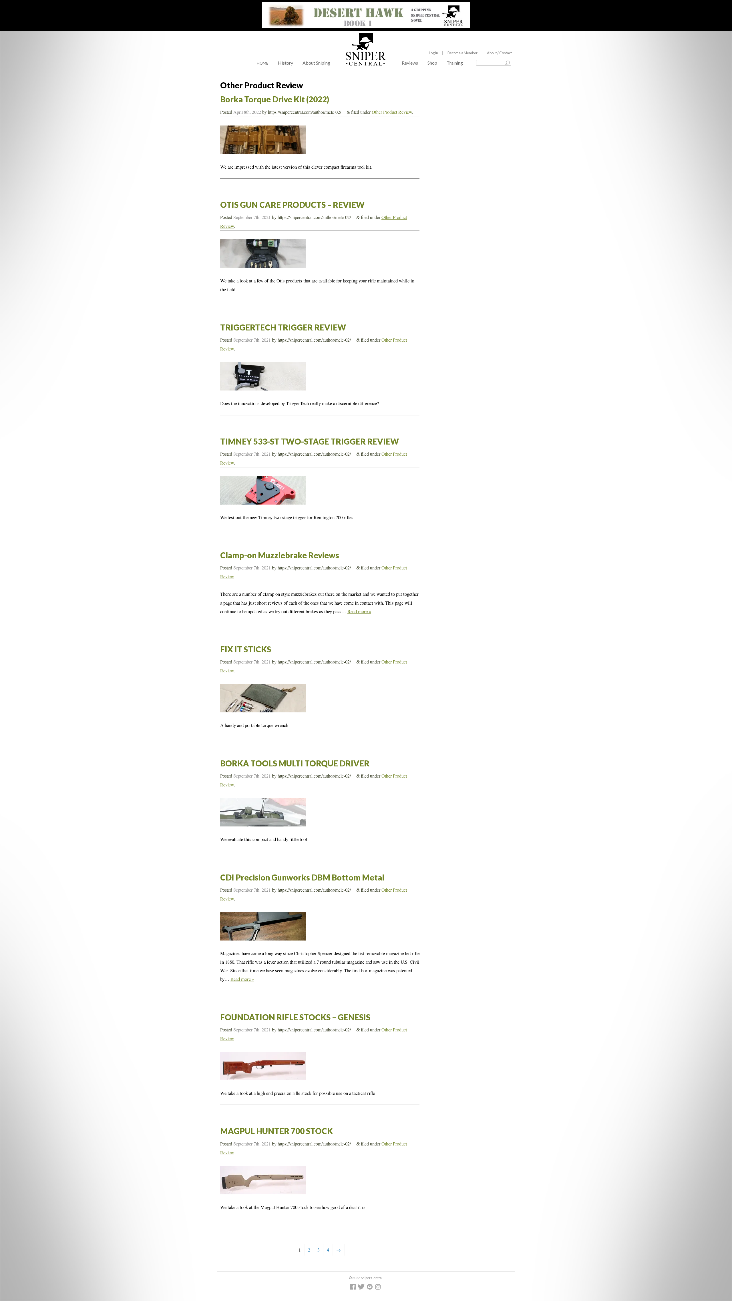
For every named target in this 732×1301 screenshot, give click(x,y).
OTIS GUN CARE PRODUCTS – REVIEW (292, 205)
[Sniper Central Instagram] (378, 1288)
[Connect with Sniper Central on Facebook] (353, 1288)
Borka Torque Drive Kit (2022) (274, 99)
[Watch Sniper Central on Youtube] (370, 1288)
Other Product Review (392, 112)
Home (262, 63)
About (499, 53)
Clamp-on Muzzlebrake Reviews (279, 555)
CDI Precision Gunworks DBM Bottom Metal (302, 877)
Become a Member (462, 53)
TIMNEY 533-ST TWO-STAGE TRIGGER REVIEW (309, 441)
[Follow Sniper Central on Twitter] (362, 1288)
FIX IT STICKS (245, 649)
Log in (433, 53)
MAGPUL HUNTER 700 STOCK (276, 1131)
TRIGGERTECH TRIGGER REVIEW (283, 327)
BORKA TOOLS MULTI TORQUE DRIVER (294, 763)
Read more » (359, 611)
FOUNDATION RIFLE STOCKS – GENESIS (295, 1017)
